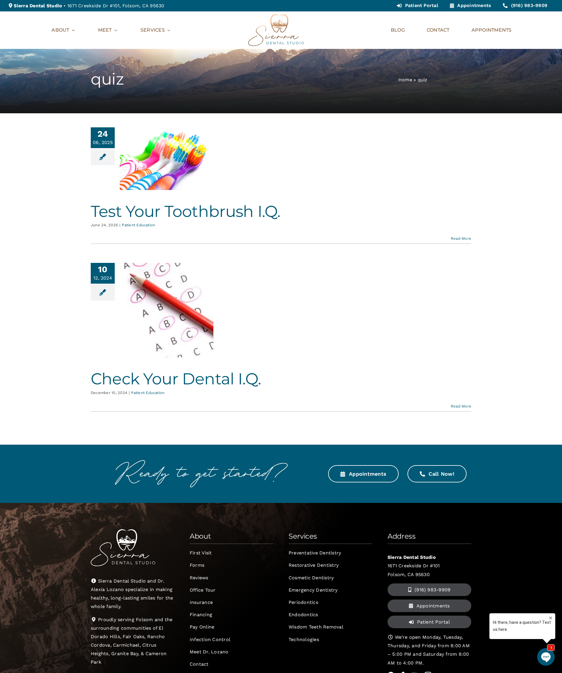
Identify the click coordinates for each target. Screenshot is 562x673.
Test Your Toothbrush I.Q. (185, 211)
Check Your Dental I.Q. (176, 378)
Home (405, 80)
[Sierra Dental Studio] (276, 16)
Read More (461, 238)
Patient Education (138, 225)
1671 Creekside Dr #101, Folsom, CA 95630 (116, 5)
